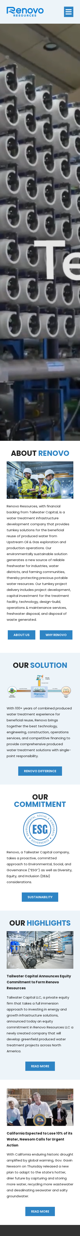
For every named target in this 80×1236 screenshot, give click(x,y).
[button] (69, 12)
